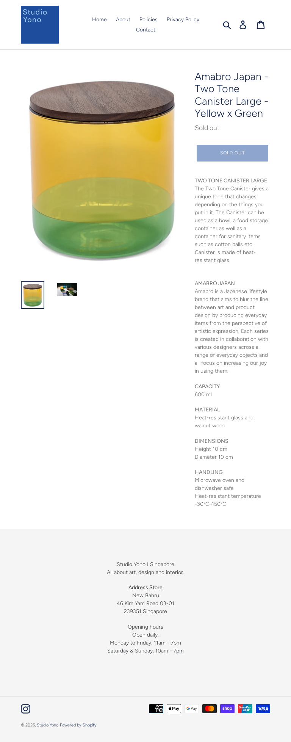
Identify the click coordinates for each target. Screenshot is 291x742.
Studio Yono (47, 725)
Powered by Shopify (78, 725)
